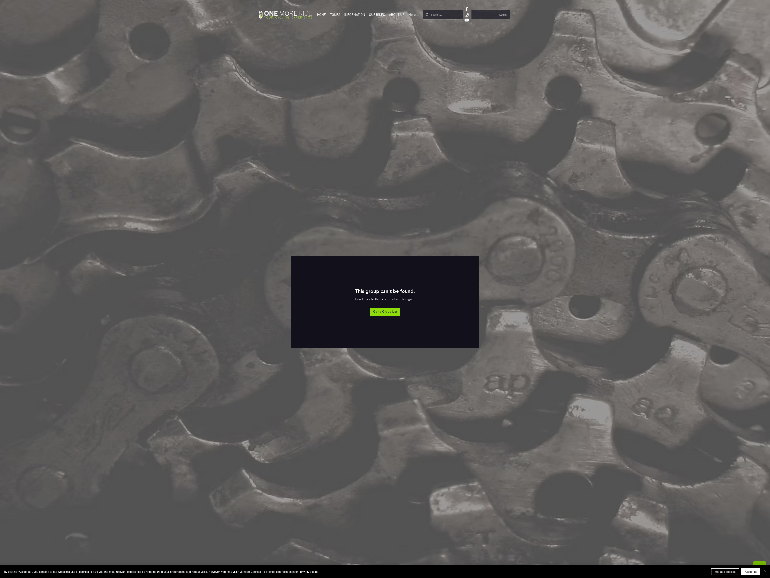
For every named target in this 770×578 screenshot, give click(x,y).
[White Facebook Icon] (466, 9)
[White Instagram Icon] (466, 14)
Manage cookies (725, 572)
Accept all (751, 572)
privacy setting (309, 572)
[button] (335, 14)
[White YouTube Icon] (466, 20)
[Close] (765, 571)
